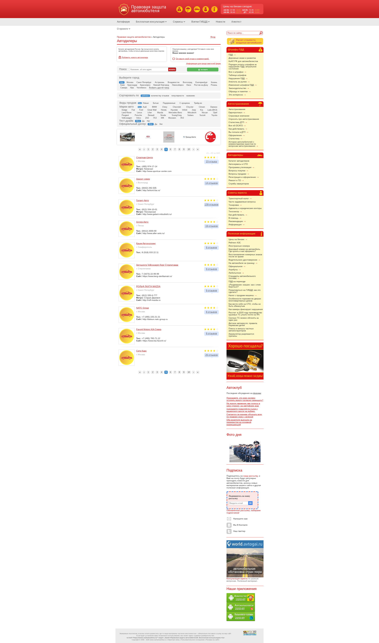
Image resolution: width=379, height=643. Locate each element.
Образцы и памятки (238, 91)
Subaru (190, 115)
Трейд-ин (198, 103)
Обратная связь (173, 640)
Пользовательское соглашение (192, 640)
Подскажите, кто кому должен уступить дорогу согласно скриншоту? (245, 399)
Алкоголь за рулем (238, 81)
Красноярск (145, 85)
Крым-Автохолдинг (146, 243)
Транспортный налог (239, 198)
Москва (130, 82)
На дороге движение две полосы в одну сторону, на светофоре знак (243, 404)
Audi (145, 107)
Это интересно (236, 95)
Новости (220, 21)
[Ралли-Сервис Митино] (168, 142)
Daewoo (213, 107)
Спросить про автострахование (244, 119)
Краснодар (132, 85)
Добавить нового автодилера (135, 57)
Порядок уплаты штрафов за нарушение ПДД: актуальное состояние (243, 66)
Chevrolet (177, 107)
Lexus (139, 112)
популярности (177, 96)
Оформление (235, 135)
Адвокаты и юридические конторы (245, 208)
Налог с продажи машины (241, 295)
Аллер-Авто (142, 222)
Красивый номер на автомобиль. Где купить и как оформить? (245, 250)
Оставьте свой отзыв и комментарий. (192, 59)
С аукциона (185, 103)
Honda (163, 110)
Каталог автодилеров (239, 161)
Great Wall (151, 110)
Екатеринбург (201, 82)
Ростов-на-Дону (201, 85)
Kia (201, 110)
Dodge (124, 110)
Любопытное (235, 273)
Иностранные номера (239, 246)
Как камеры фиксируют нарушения (246, 309)
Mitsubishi (192, 112)
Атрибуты (233, 269)
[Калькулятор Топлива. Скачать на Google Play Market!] (241, 620)
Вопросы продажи (237, 174)
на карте (204, 69)
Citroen (202, 107)
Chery (164, 107)
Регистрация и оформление (242, 177)
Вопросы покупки (237, 170)
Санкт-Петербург (143, 82)
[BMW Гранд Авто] (189, 139)
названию (190, 96)
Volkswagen (127, 118)
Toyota (214, 115)
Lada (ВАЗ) (212, 110)
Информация (235, 224)
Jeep (194, 110)
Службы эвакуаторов (239, 183)
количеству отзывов (160, 96)
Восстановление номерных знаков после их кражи (245, 255)
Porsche (138, 115)
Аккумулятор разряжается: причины (241, 335)
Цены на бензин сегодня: (237, 6)
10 (189, 149)
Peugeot (125, 115)
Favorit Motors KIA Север (148, 329)
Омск (188, 85)
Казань (214, 82)
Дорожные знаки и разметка (242, 58)
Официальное (236, 266)
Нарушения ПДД (237, 78)
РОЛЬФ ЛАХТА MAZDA (148, 286)
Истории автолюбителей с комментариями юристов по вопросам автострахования (242, 144)
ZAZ (147, 118)
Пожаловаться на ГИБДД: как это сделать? (245, 291)
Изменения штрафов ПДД (241, 85)
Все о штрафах (236, 72)
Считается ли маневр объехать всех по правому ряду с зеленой (244, 415)
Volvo (138, 118)
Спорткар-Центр (144, 157)
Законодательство (237, 88)
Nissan (205, 112)
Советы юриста (237, 192)
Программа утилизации (240, 167)
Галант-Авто (142, 200)
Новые (146, 103)
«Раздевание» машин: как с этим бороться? (245, 285)
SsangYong (177, 115)
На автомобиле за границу (241, 263)
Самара (123, 88)
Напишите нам (240, 518)
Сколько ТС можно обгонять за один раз (244, 319)
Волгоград (187, 82)
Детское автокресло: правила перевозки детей (243, 324)
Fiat (133, 110)
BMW (154, 107)
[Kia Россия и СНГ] (148, 142)
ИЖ (162, 118)
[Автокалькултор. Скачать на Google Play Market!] (241, 611)
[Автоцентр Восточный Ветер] (210, 142)
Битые (156, 103)
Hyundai (174, 110)
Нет (148, 121)
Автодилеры (235, 155)
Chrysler (189, 107)
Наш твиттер (239, 531)
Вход (213, 37)
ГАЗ (155, 118)
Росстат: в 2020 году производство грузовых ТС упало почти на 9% (245, 313)
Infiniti (184, 110)
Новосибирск (178, 85)
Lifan (150, 112)
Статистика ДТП (236, 122)
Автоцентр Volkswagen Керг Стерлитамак (157, 265)
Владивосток (173, 82)
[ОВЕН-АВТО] (127, 141)
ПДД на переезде (237, 281)
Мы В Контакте (240, 525)
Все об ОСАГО (236, 125)
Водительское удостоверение (243, 260)
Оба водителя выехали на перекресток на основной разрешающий (239, 422)
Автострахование (238, 104)
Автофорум (123, 21)
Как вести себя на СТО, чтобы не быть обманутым (245, 305)
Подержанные (169, 103)
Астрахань (159, 82)
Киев (122, 85)
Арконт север (143, 179)
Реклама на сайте (212, 640)
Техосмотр (234, 211)
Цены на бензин (236, 239)
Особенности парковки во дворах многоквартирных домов (245, 299)
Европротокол (235, 112)
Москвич (172, 118)
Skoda (163, 115)
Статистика (234, 138)
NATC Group (142, 308)
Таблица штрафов (237, 75)
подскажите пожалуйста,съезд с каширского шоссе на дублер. (242, 410)
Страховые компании (239, 116)
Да (143, 121)
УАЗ (182, 118)
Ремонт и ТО (235, 180)
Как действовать (236, 129)
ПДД (231, 54)
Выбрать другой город (159, 88)
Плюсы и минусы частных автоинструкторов (241, 329)
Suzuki (202, 115)
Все (139, 103)
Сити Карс (141, 351)
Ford (141, 110)
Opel (215, 112)
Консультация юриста (237, 578)
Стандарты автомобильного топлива (242, 277)
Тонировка (234, 205)
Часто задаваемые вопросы (242, 202)
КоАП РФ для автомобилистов (243, 61)
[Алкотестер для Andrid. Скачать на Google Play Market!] (241, 601)
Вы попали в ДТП (237, 132)
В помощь (233, 218)
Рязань (214, 85)
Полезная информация (241, 233)
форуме (257, 393)
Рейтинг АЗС (235, 242)
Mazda (160, 112)
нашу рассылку (250, 476)
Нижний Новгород (161, 85)
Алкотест (236, 21)
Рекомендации (236, 221)
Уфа (132, 88)
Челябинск (141, 88)
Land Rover (126, 112)
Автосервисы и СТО (238, 164)
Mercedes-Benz (175, 112)
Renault (151, 115)
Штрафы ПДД (236, 49)
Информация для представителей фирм (203, 64)
